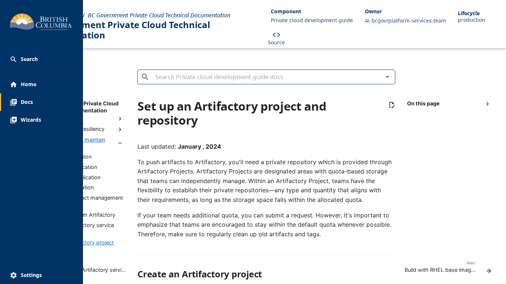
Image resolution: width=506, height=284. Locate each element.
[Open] (387, 77)
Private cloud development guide (312, 20)
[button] (41, 59)
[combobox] (266, 75)
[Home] (17, 22)
